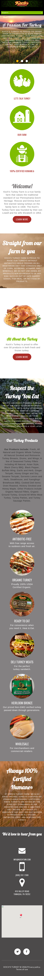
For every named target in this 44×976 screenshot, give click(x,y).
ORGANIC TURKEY (22, 580)
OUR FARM (22, 134)
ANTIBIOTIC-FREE (22, 539)
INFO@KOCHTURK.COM (22, 859)
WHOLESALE (22, 744)
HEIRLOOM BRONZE (22, 703)
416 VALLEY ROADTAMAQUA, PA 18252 (22, 893)
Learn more (22, 219)
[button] (21, 916)
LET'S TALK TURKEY (22, 98)
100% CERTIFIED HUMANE (22, 171)
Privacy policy (33, 967)
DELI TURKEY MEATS (22, 662)
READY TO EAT (22, 621)
